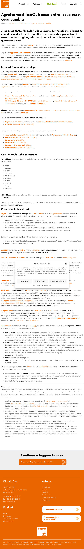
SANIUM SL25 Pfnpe (26, 148)
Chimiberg (5, 280)
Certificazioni (47, 495)
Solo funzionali (40, 281)
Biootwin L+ (48, 101)
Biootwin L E (39, 101)
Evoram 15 (61, 77)
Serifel (70, 301)
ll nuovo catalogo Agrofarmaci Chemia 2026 (37, 462)
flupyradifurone (56, 214)
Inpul (49, 79)
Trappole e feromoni (11, 519)
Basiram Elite (16, 79)
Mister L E (66, 101)
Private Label (8, 521)
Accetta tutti (24, 281)
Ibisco (32, 74)
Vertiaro (12, 98)
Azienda (36, 4)
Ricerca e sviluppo (49, 497)
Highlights (46, 500)
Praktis (45, 84)
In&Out (30, 45)
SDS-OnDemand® (40, 406)
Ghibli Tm (21, 140)
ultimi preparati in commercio (57, 401)
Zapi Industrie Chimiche (47, 122)
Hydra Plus (66, 110)
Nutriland (52, 4)
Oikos (28, 367)
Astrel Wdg (42, 79)
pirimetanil (42, 290)
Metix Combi (37, 84)
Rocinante (53, 84)
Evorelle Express (44, 110)
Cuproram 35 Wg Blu (29, 79)
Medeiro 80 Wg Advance (26, 135)
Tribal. (64, 87)
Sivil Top (60, 84)
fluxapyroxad (28, 301)
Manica (56, 96)
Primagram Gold (73, 318)
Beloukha (49, 258)
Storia (44, 490)
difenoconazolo (16, 301)
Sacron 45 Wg (28, 124)
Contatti (73, 4)
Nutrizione (7, 516)
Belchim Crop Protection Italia (13, 258)
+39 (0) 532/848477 (13, 496)
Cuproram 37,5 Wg (50, 77)
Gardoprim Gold (59, 318)
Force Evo (38, 311)
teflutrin (52, 311)
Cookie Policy (50, 545)
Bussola (6, 77)
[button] (66, 264)
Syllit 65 (23, 250)
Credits (59, 545)
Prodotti (22, 4)
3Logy (34, 326)
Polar (12, 122)
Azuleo (62, 96)
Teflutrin (13, 285)
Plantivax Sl (17, 124)
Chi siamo (46, 487)
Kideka (29, 145)
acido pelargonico (70, 258)
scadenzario (29, 403)
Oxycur (7, 79)
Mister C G (58, 101)
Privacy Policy (46, 285)
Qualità (45, 492)
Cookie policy (37, 285)
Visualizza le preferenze (58, 281)
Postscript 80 (21, 142)
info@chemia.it (9, 502)
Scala (28, 290)
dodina (36, 250)
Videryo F (33, 137)
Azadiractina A (44, 367)
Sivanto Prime (37, 214)
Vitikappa (11, 103)
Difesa (5, 514)
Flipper (19, 122)
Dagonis (6, 301)
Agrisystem (56, 135)
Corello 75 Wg (56, 110)
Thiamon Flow (31, 96)
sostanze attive (16, 403)
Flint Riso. (19, 98)
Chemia (4, 23)
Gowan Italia (13, 74)
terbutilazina (21, 321)
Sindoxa (7, 87)
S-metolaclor (33, 321)
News (63, 4)
